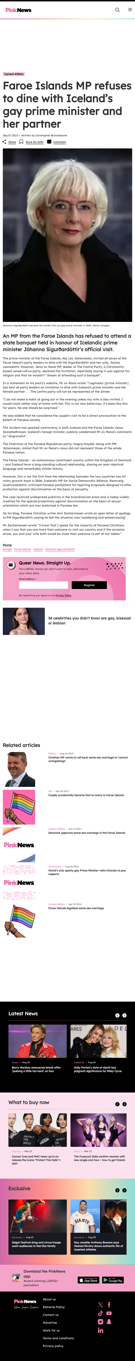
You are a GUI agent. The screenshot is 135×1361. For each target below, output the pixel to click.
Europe (7, 549)
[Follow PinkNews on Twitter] (101, 1305)
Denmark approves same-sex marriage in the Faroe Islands (86, 832)
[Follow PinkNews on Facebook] (109, 1305)
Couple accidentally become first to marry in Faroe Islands (86, 795)
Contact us (51, 1315)
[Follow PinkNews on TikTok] (100, 1314)
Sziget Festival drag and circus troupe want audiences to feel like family (36, 1244)
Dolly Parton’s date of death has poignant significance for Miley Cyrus (98, 1069)
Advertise (50, 1322)
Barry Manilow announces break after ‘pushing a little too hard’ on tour (36, 1069)
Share (12, 142)
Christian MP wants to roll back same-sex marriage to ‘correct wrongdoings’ (88, 759)
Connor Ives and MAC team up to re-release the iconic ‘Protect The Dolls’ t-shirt (36, 1160)
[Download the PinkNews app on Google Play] (113, 1280)
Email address (32, 578)
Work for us (51, 1330)
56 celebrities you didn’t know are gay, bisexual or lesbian (89, 620)
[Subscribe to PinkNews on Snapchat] (109, 1322)
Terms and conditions (58, 1338)
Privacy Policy (63, 595)
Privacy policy (53, 1346)
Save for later (35, 142)
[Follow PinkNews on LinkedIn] (101, 1331)
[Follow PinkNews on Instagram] (101, 1322)
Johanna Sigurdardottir (60, 549)
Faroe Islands (22, 549)
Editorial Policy (54, 1307)
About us (49, 1299)
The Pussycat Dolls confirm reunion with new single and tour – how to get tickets (99, 1158)
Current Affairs (13, 74)
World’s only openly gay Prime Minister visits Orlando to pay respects (87, 872)
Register (89, 585)
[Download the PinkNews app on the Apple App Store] (88, 1280)
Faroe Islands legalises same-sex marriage (76, 908)
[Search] (117, 10)
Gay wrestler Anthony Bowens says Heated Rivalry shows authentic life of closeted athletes (98, 1246)
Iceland (38, 549)
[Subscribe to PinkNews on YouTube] (109, 1314)
